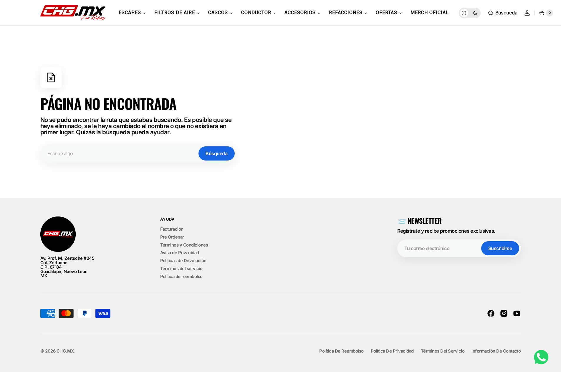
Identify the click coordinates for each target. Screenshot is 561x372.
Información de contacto (496, 351)
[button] (502, 12)
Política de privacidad (392, 351)
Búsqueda (216, 153)
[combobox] (138, 153)
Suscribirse (500, 248)
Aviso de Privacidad (179, 252)
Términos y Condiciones (184, 245)
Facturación (171, 229)
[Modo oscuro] (470, 13)
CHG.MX (65, 351)
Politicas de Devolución (183, 260)
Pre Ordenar (172, 237)
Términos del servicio (181, 268)
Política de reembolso (181, 276)
